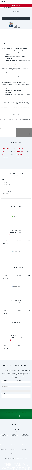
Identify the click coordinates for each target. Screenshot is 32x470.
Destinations (2, 450)
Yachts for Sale (13, 444)
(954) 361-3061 (2, 437)
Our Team (12, 450)
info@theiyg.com (16, 431)
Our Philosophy (13, 449)
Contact (12, 453)
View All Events (24, 450)
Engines (3, 179)
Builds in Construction (3, 444)
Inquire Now (16, 18)
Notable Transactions (24, 444)
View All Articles (24, 449)
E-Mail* (3, 384)
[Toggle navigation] (29, 2)
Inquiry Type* (5, 389)
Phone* (18, 384)
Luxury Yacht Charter (3, 449)
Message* (4, 393)
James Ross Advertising (24, 458)
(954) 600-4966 (24, 437)
